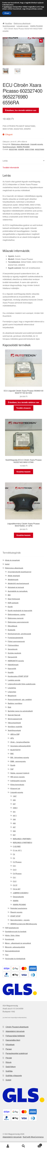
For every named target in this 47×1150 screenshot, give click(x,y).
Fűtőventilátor (13, 645)
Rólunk (8, 1062)
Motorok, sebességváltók (15, 947)
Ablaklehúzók (13, 579)
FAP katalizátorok (12, 928)
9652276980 (39, 149)
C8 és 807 (16, 889)
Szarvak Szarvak (14, 715)
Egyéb (10, 606)
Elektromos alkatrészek (22, 23)
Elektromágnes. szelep (16, 614)
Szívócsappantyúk (15, 719)
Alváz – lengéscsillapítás (20, 742)
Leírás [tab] (5, 160)
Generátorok (12, 649)
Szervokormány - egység (20, 920)
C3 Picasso (17, 862)
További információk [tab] (11, 167)
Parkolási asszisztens (18, 908)
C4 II (14, 869)
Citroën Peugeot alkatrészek (17, 1026)
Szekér (8, 1080)
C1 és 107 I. (17, 850)
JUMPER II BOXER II (20, 893)
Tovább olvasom (23, 408)
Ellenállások (12, 626)
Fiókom (8, 1146)
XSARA (15, 900)
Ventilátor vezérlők (15, 726)
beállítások (8, 7)
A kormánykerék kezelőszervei (19, 572)
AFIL (12, 738)
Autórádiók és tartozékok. (18, 591)
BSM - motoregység (18, 761)
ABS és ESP (15, 734)
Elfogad (6, 13)
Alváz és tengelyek (12, 560)
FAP (11, 769)
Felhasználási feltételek (15, 1035)
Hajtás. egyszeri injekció (19, 773)
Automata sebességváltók (20, 746)
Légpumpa (12, 692)
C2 (14, 854)
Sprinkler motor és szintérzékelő (20, 711)
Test (6, 955)
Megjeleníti (12, 695)
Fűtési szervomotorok (16, 641)
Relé (9, 707)
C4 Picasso (17, 873)
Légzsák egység (22, 26)
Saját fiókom (11, 1066)
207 (14, 804)
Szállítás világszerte (14, 1075)
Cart (36, 1144)
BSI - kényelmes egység (19, 757)
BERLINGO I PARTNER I (22, 839)
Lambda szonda (14, 680)
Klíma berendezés (17, 784)
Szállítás (9, 1071)
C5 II (14, 881)
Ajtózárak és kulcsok (16, 587)
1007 (15, 796)
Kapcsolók (12, 668)
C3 (14, 858)
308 (14, 819)
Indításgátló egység (18, 781)
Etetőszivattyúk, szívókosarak (19, 634)
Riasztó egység (16, 912)
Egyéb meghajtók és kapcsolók (20, 610)
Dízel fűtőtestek (14, 599)
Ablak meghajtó (14, 575)
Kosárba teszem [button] (23, 471)
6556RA (21, 149)
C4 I (14, 866)
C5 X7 (15, 885)
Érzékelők (11, 630)
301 (14, 812)
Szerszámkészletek (12, 951)
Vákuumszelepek (14, 723)
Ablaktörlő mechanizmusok (18, 583)
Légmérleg (12, 688)
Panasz (9, 1049)
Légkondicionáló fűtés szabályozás (21, 684)
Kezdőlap (8, 23)
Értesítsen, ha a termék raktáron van (20, 110)
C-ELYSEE (17, 846)
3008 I (15, 808)
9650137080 (29, 149)
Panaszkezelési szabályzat (17, 1053)
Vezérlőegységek (9, 26)
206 (14, 800)
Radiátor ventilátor (15, 703)
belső (7, 564)
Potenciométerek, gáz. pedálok (20, 699)
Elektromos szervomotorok (18, 622)
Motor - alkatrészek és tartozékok (18, 943)
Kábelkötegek (13, 664)
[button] (41, 41)
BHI (9, 595)
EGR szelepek (13, 603)
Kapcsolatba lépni (13, 1040)
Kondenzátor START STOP (18, 676)
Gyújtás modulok (14, 653)
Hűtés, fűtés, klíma (12, 935)
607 (14, 835)
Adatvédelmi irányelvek (15, 1031)
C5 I (14, 877)
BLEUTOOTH (15, 750)
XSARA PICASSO (36, 26)
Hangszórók (12, 657)
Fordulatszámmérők (15, 637)
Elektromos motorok (16, 618)
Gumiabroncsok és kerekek (15, 931)
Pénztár (9, 1057)
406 (14, 823)
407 (14, 827)
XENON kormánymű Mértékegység (23, 924)
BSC (12, 753)
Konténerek (9, 939)
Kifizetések (10, 1044)
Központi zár (15, 788)
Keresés (23, 1146)
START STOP (15, 916)
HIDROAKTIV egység (16, 661)
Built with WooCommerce (33, 1137)
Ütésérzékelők (18, 897)
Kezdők (11, 672)
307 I (15, 815)
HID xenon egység (17, 777)
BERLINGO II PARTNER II (22, 842)
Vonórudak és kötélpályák (15, 958)
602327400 (13, 149)
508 (14, 831)
